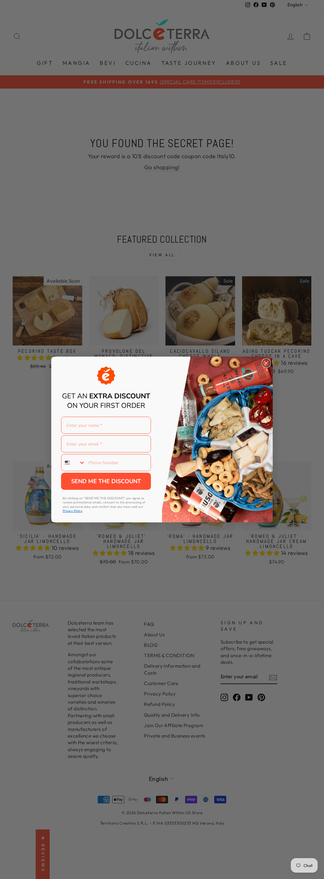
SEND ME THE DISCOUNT (106, 481)
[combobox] (73, 462)
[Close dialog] (266, 363)
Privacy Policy (72, 511)
